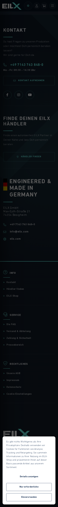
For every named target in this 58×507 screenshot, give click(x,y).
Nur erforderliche (28, 487)
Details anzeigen (29, 476)
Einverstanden (29, 497)
